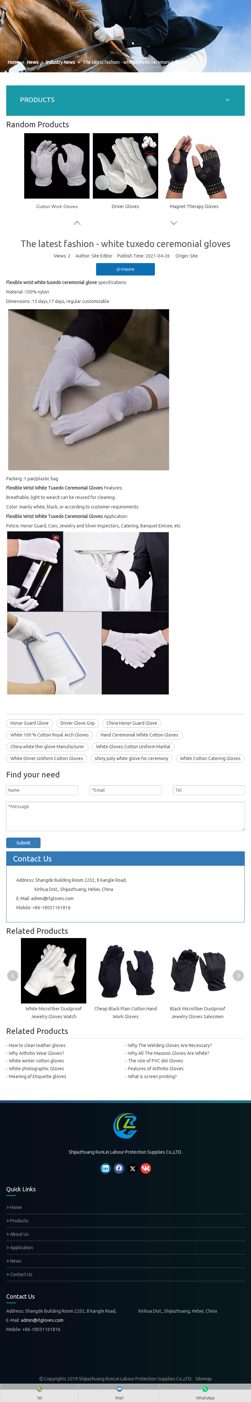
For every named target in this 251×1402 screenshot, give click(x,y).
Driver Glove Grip (77, 723)
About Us (19, 1234)
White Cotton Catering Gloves (210, 758)
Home (15, 1207)
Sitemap (203, 1378)
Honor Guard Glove (29, 723)
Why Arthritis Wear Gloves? (36, 1053)
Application (21, 1247)
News (15, 1261)
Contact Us (20, 1274)
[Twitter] (132, 1168)
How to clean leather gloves (37, 1045)
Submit (23, 842)
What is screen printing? (152, 1076)
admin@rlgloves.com (52, 898)
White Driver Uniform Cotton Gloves (46, 758)
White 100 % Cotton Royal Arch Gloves (49, 734)
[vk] (146, 1168)
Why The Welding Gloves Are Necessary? (170, 1045)
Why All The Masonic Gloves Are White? (168, 1053)
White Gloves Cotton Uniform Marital (133, 746)
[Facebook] (119, 1168)
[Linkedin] (105, 1168)
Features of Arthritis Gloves (156, 1068)
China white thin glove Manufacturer (47, 746)
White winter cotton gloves (36, 1060)
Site (194, 255)
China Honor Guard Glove (132, 723)
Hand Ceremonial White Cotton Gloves (139, 734)
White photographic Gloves (36, 1068)
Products (18, 1220)
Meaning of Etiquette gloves (37, 1076)
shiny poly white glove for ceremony (131, 758)
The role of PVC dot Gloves (155, 1060)
